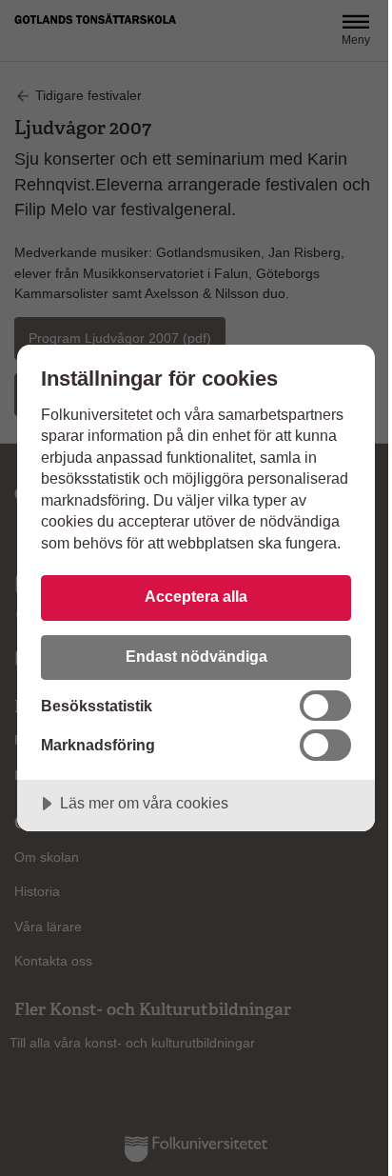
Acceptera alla (196, 596)
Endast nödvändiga (196, 656)
